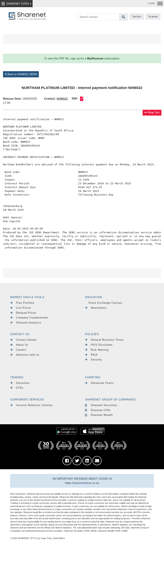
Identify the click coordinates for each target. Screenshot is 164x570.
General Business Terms (107, 339)
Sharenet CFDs (101, 410)
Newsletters (99, 307)
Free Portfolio (25, 302)
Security (96, 359)
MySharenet (95, 58)
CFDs (19, 387)
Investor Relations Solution (34, 405)
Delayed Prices (26, 312)
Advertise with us (27, 354)
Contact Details (26, 339)
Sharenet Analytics (28, 322)
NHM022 (62, 98)
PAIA (94, 354)
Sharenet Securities (104, 405)
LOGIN (151, 3)
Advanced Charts (102, 382)
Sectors (136, 16)
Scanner (153, 16)
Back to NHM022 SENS (22, 74)
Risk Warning (100, 349)
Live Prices (23, 307)
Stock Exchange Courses (105, 302)
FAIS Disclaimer (102, 344)
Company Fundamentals (32, 317)
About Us (22, 344)
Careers (21, 349)
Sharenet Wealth (102, 414)
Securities (23, 382)
